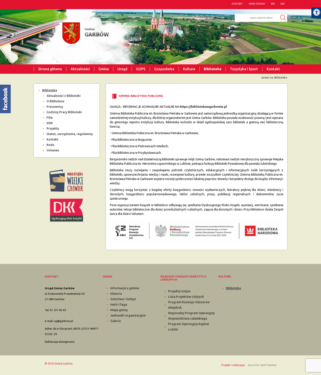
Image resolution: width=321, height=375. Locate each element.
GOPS (140, 69)
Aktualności (80, 69)
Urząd (122, 69)
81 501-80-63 (58, 310)
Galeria (115, 321)
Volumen (53, 150)
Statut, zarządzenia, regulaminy (70, 134)
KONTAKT (237, 3)
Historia (116, 293)
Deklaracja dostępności (59, 341)
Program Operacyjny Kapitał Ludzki (188, 326)
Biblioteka (212, 69)
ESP (283, 3)
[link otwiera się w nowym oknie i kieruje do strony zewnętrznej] (66, 180)
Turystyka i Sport (244, 69)
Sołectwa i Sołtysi (123, 299)
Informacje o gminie (124, 288)
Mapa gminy (119, 310)
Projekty (53, 128)
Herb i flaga (118, 304)
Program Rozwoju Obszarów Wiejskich (189, 304)
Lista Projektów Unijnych (186, 296)
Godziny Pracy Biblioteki (64, 112)
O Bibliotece (55, 101)
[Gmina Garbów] (84, 34)
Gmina (103, 69)
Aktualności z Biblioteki (64, 96)
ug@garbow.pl (63, 320)
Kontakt (273, 69)
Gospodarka (164, 69)
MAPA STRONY (257, 3)
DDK (50, 123)
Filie (50, 117)
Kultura (189, 69)
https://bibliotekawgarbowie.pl (203, 106)
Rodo (50, 145)
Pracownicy (55, 106)
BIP (273, 3)
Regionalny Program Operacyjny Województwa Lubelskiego (191, 315)
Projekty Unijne (179, 291)
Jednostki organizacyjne (128, 315)
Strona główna (50, 69)
